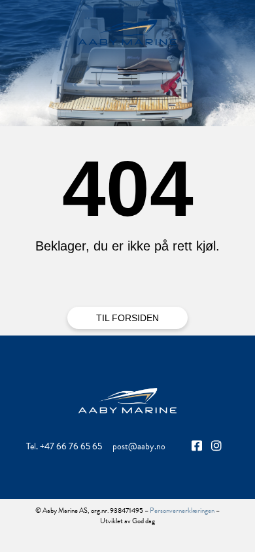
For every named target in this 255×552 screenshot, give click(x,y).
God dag (143, 520)
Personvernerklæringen (182, 510)
